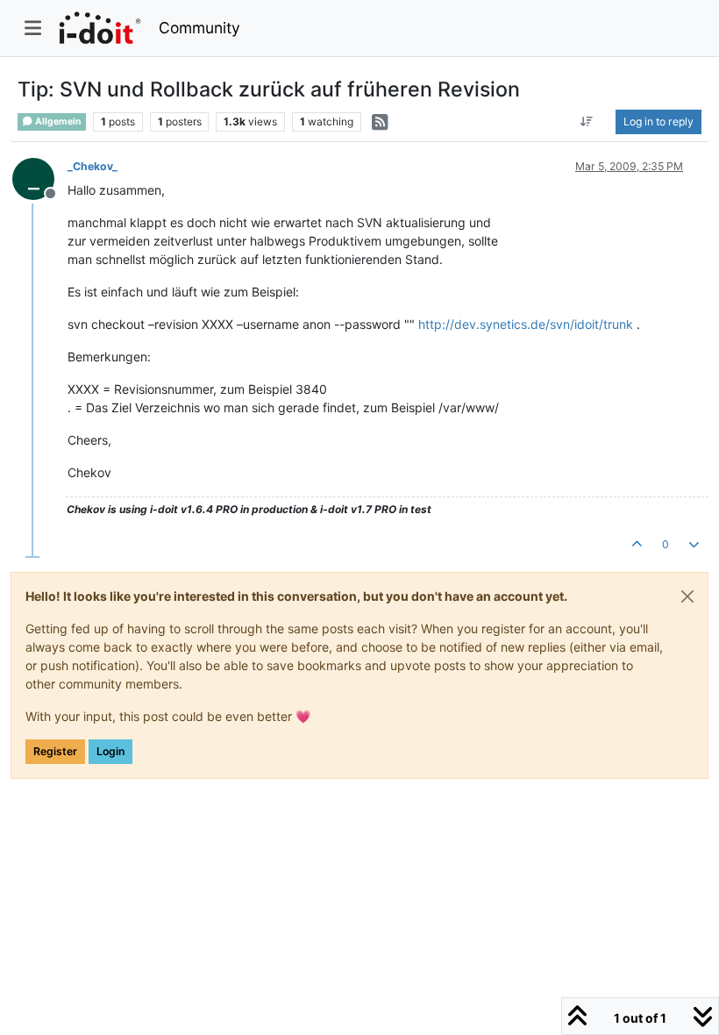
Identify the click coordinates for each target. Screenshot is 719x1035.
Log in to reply (658, 121)
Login (110, 751)
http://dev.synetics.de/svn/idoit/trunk (525, 324)
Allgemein (57, 121)
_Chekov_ (92, 166)
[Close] (687, 596)
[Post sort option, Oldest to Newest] (587, 122)
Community (199, 27)
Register (55, 751)
